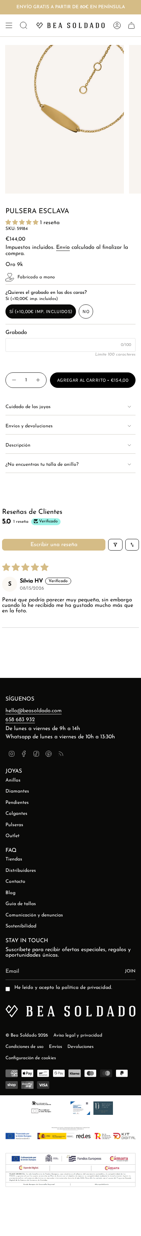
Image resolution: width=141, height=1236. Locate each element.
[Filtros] (115, 545)
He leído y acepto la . (63, 987)
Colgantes (16, 813)
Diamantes (17, 791)
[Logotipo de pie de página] (70, 1011)
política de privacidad (86, 987)
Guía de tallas (20, 903)
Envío (63, 247)
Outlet (12, 836)
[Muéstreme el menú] (9, 25)
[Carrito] (131, 25)
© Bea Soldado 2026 (26, 1035)
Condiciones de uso (24, 1046)
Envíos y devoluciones (29, 426)
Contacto (15, 881)
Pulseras (14, 825)
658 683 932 (20, 720)
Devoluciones (80, 1046)
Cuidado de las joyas (28, 406)
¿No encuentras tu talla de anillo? (41, 464)
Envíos (55, 1046)
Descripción (17, 445)
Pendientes (17, 802)
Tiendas (13, 859)
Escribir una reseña (53, 544)
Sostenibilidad (20, 926)
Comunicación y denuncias (34, 915)
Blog (10, 893)
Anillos (13, 780)
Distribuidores (20, 870)
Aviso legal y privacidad (77, 1035)
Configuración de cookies (30, 1058)
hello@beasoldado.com (33, 711)
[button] (22, 223)
